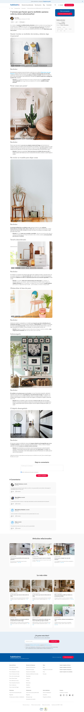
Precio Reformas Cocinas (13, 680)
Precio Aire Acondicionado (14, 676)
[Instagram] (61, 695)
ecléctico (13, 138)
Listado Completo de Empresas (65, 669)
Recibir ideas (54, 641)
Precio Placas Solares (13, 678)
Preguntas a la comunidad (47, 669)
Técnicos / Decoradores (64, 25)
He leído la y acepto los (39, 645)
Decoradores (24, 8)
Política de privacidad (35, 704)
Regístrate (11, 694)
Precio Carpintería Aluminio (14, 682)
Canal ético (45, 694)
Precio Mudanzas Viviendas (14, 671)
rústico (13, 386)
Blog (12, 8)
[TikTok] (73, 695)
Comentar (19, 491)
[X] (67, 695)
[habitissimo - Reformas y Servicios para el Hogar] (15, 5)
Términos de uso (48, 645)
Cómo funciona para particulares (15, 692)
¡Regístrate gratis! (47, 1)
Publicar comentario (42, 475)
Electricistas (28, 682)
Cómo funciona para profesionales (32, 692)
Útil (13, 491)
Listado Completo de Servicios (65, 667)
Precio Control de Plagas (14, 687)
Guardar (22, 22)
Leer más (19, 562)
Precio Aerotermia (12, 669)
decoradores (59, 27)
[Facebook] (64, 695)
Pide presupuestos (69, 5)
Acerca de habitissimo (47, 692)
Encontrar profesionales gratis (65, 13)
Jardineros (28, 678)
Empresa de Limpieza (30, 669)
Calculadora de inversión (30, 699)
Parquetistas (28, 676)
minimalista (13, 436)
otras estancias (18, 65)
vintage (13, 316)
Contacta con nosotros (64, 692)
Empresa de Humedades (30, 671)
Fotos (44, 671)
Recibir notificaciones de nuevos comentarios (30, 472)
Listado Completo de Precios (65, 665)
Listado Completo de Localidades (66, 671)
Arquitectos (28, 687)
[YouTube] (70, 695)
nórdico (13, 65)
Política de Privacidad (34, 645)
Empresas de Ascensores (30, 667)
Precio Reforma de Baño (13, 667)
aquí (52, 648)
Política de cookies (46, 704)
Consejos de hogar (17, 8)
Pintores (27, 680)
